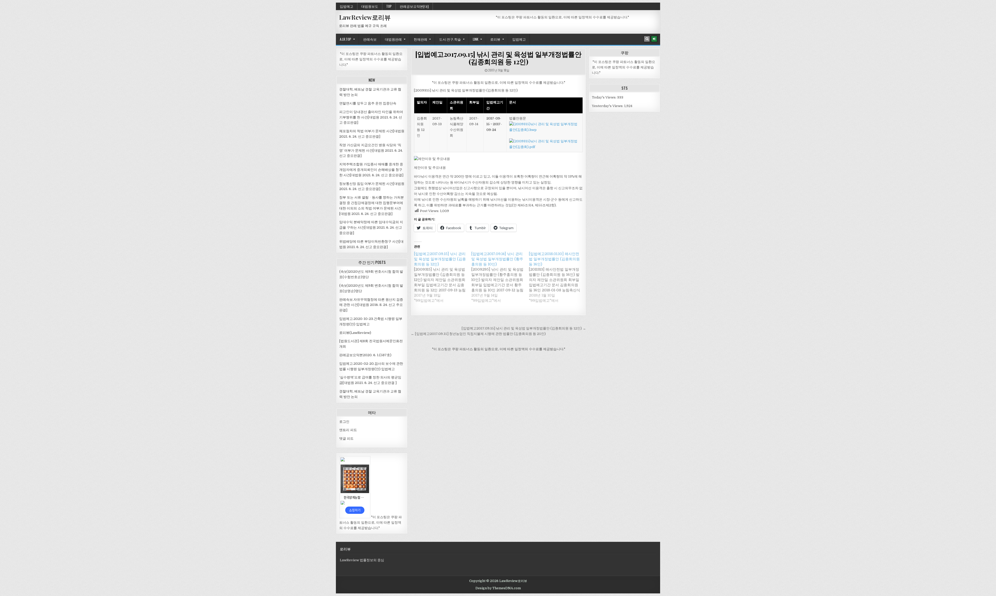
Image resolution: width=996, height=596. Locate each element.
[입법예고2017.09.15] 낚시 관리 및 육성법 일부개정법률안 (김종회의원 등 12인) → (524, 328)
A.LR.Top (345, 39)
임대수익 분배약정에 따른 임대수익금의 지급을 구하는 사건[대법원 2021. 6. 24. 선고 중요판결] (371, 227)
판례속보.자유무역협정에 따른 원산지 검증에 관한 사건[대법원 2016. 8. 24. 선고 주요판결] (371, 305)
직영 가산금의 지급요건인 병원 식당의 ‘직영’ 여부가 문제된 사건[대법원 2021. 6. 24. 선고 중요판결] (371, 150)
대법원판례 (393, 39)
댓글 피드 (346, 438)
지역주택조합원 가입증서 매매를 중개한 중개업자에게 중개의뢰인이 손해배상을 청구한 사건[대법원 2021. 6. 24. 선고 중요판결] (371, 169)
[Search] (647, 39)
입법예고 (346, 6)
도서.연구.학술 (450, 39)
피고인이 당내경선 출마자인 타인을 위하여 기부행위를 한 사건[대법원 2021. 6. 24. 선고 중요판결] (371, 117)
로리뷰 (495, 39)
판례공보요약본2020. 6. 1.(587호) (365, 355)
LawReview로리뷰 (365, 17)
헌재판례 (420, 39)
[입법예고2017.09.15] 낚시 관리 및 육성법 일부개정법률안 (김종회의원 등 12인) (498, 58)
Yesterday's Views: (608, 106)
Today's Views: (604, 97)
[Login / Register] (654, 39)
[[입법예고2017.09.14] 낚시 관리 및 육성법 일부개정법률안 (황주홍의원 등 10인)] (500, 277)
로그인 (344, 422)
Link (475, 39)
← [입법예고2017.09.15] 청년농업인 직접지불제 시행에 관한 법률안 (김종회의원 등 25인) (478, 334)
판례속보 (370, 39)
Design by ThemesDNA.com (498, 588)
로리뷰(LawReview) (355, 333)
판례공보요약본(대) (414, 6)
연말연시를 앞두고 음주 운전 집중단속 (367, 103)
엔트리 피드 (348, 430)
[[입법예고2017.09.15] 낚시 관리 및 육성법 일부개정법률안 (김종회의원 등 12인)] (442, 277)
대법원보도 (369, 6)
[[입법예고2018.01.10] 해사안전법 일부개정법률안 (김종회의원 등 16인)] (557, 277)
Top (389, 6)
